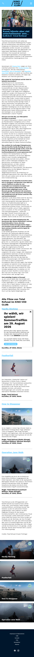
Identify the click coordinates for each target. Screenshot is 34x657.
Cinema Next (16, 66)
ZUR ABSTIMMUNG (10, 344)
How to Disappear (15, 71)
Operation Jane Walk (12, 452)
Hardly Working (24, 68)
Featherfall (5, 71)
